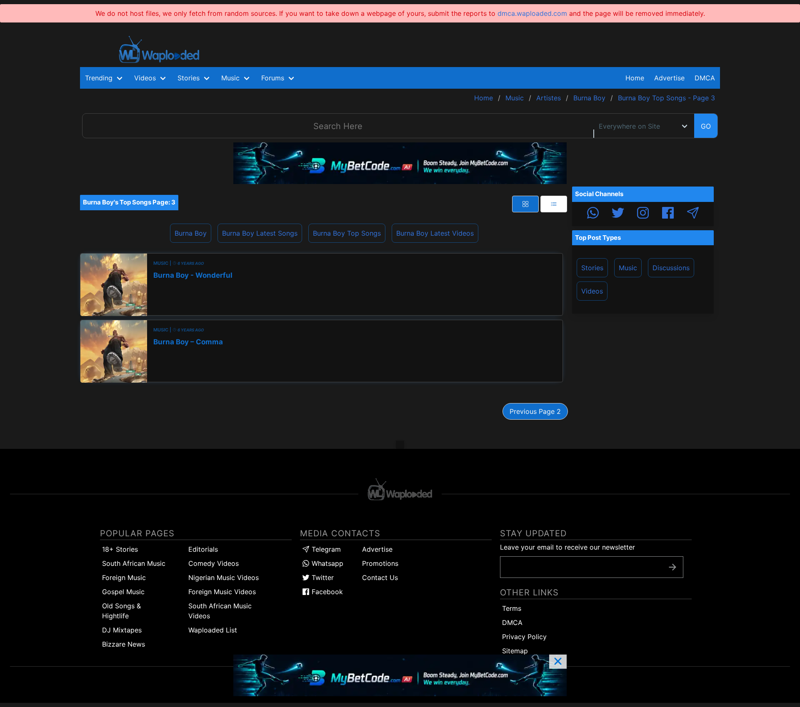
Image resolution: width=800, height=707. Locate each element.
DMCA (705, 78)
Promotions (380, 563)
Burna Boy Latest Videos (435, 233)
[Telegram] (692, 214)
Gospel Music (123, 592)
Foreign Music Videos (222, 592)
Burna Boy (191, 233)
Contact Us (380, 577)
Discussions (671, 268)
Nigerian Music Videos (223, 577)
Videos (592, 291)
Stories (592, 268)
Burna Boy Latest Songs (260, 233)
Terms (511, 608)
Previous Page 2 (535, 411)
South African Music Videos (220, 611)
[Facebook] (667, 214)
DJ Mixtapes (122, 630)
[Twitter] (617, 214)
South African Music (133, 563)
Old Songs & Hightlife (121, 611)
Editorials (203, 549)
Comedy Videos (213, 563)
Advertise (377, 549)
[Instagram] (642, 214)
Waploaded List (212, 630)
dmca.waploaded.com (532, 13)
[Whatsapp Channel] (592, 214)
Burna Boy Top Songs (347, 233)
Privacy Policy (524, 636)
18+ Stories (120, 549)
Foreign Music (124, 577)
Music (628, 268)
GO (706, 126)
